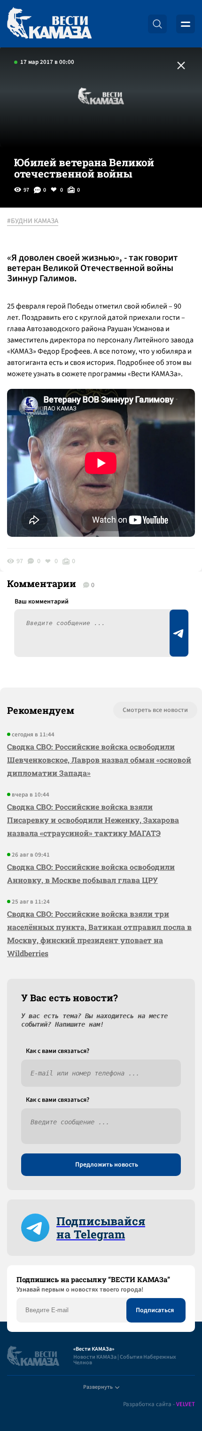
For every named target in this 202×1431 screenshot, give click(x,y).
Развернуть (98, 1387)
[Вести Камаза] (49, 23)
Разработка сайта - (159, 1404)
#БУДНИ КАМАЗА (32, 221)
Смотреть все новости (155, 710)
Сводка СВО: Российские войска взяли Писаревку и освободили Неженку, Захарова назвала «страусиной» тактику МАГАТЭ (93, 820)
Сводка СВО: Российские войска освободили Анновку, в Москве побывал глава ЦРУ (91, 873)
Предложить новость (106, 1164)
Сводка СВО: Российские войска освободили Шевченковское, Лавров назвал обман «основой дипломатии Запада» (99, 760)
